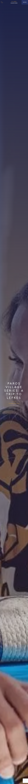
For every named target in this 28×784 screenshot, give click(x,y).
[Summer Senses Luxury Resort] (14, 2)
